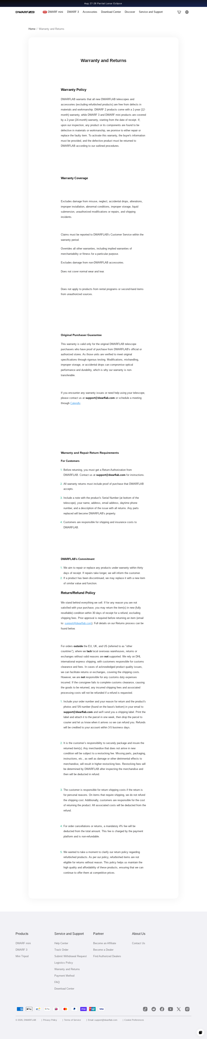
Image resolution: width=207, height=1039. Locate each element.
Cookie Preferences (134, 1020)
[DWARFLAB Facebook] (162, 1009)
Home (32, 28)
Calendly (75, 403)
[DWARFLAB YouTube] (170, 1009)
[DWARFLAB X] (179, 1009)
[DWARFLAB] (25, 12)
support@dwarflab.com (78, 623)
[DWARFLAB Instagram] (187, 1009)
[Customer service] (200, 1032)
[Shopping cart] (179, 12)
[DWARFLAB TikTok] (145, 1009)
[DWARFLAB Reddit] (153, 1009)
